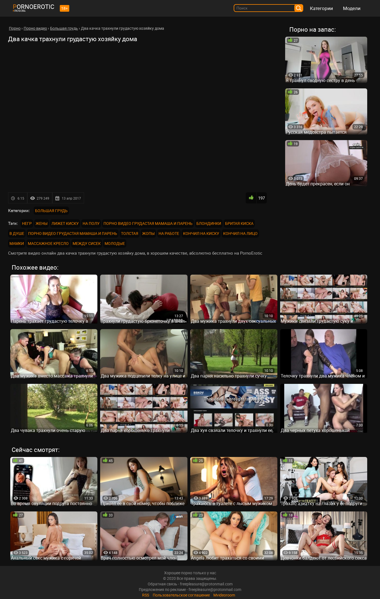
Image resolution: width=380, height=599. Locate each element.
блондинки (208, 223)
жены (42, 223)
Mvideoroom (224, 595)
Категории (321, 8)
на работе (169, 233)
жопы (148, 233)
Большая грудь (51, 210)
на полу (91, 223)
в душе (16, 233)
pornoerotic (33, 7)
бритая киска (239, 223)
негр (27, 223)
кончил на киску (201, 233)
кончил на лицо (240, 233)
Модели (352, 8)
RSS (145, 595)
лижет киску (65, 223)
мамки (16, 243)
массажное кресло (48, 243)
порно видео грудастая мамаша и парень (148, 223)
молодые (115, 243)
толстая (129, 233)
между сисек (87, 243)
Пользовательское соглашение (181, 595)
